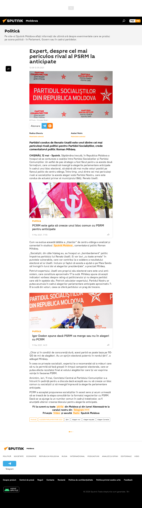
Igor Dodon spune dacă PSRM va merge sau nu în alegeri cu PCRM (70, 337)
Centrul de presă (26, 480)
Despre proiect (9, 480)
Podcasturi (93, 456)
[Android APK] (11, 490)
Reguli (40, 480)
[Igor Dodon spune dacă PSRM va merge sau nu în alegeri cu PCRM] (71, 310)
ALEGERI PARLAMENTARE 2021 (50, 419)
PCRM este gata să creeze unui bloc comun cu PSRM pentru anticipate (68, 227)
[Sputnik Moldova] (13, 23)
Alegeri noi (76, 419)
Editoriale (126, 456)
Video (56, 413)
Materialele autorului (36, 136)
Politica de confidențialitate (81, 480)
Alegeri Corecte (103, 419)
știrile (60, 406)
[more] (108, 234)
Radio (76, 413)
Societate (19, 456)
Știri (67, 419)
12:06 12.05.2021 (36, 67)
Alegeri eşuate (88, 419)
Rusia (64, 456)
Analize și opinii (110, 456)
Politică (36, 221)
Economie (31, 456)
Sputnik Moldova (63, 245)
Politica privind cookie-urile (108, 480)
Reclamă (61, 480)
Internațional (77, 456)
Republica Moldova (49, 456)
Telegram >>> (81, 409)
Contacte (50, 480)
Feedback (128, 480)
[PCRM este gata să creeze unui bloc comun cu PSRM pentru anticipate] (71, 200)
